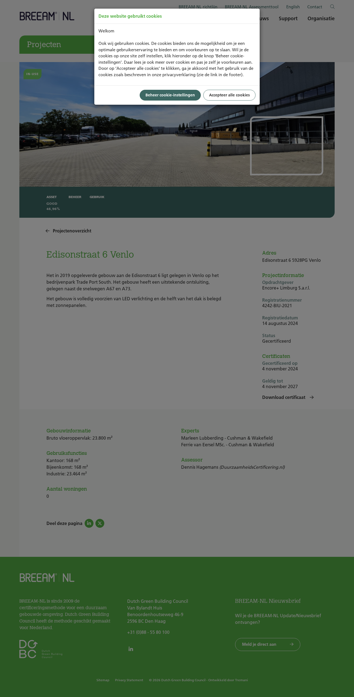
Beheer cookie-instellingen (170, 95)
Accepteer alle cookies (229, 95)
